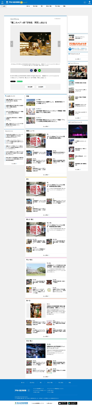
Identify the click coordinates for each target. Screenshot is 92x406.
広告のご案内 (36, 392)
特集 (64, 6)
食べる (28, 6)
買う (42, 6)
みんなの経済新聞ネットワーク (21, 403)
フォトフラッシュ (14, 19)
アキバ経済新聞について (39, 388)
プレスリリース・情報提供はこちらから (56, 388)
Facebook (85, 2)
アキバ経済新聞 (13, 2)
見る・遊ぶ (35, 6)
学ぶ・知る (57, 6)
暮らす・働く (49, 6)
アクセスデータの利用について (40, 390)
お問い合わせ (50, 390)
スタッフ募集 (50, 392)
